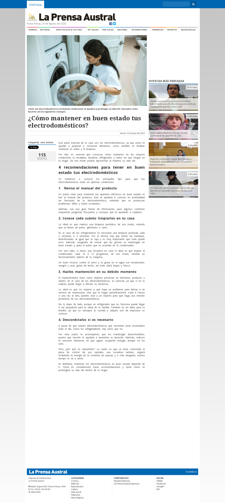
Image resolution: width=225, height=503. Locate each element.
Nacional (122, 29)
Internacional (139, 29)
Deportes (172, 29)
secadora (81, 157)
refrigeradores (92, 328)
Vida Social (108, 29)
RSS (158, 489)
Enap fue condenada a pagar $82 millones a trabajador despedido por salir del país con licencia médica (171, 162)
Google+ (160, 486)
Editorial (45, 29)
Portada (35, 5)
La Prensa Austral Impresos (126, 483)
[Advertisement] (86, 384)
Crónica (32, 29)
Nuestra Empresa (122, 480)
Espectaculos (77, 486)
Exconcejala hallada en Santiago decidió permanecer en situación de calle (169, 134)
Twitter (159, 480)
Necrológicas (188, 29)
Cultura (74, 489)
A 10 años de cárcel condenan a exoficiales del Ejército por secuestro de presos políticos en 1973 (172, 191)
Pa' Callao (93, 29)
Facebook (161, 483)
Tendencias (158, 29)
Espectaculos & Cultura (69, 29)
